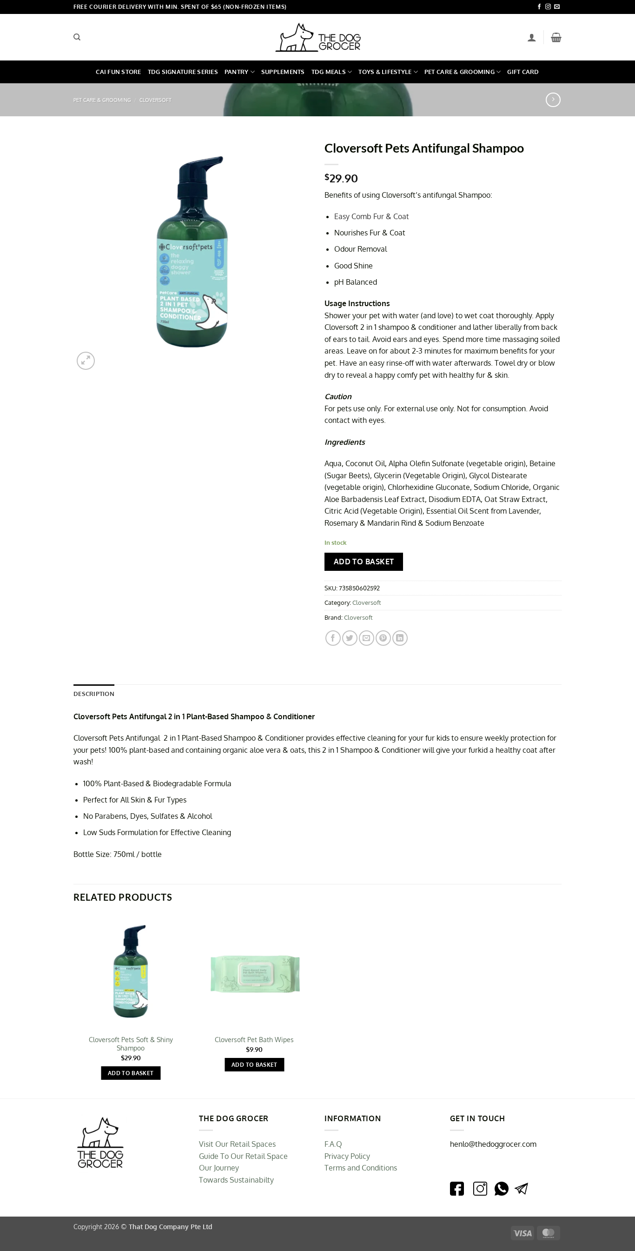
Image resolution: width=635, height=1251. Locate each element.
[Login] (531, 37)
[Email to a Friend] (366, 638)
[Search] (76, 37)
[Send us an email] (557, 7)
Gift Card (523, 71)
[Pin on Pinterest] (383, 638)
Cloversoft (155, 99)
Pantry (237, 71)
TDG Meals (328, 71)
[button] (556, 37)
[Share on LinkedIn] (400, 638)
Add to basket (364, 561)
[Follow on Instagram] (548, 7)
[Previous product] (553, 100)
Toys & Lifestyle (384, 71)
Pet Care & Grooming (459, 71)
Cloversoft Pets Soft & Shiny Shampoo (131, 1043)
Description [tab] (93, 693)
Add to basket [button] (131, 1073)
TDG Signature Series (183, 71)
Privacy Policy (347, 1156)
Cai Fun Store (118, 71)
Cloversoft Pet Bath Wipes (254, 1039)
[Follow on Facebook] (539, 7)
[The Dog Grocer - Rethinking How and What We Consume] (317, 37)
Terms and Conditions (360, 1167)
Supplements (283, 71)
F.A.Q (333, 1144)
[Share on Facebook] (333, 638)
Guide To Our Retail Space (243, 1156)
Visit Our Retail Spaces (237, 1144)
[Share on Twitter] (349, 638)
